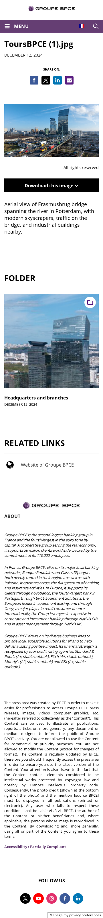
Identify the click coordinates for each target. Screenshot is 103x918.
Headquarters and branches (36, 398)
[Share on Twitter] (45, 80)
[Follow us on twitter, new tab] (25, 898)
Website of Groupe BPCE (47, 465)
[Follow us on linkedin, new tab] (78, 898)
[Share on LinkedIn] (57, 80)
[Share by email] (69, 80)
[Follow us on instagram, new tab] (51, 898)
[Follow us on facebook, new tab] (65, 898)
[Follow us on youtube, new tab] (38, 898)
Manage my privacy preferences (75, 915)
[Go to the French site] (82, 26)
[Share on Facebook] (34, 80)
